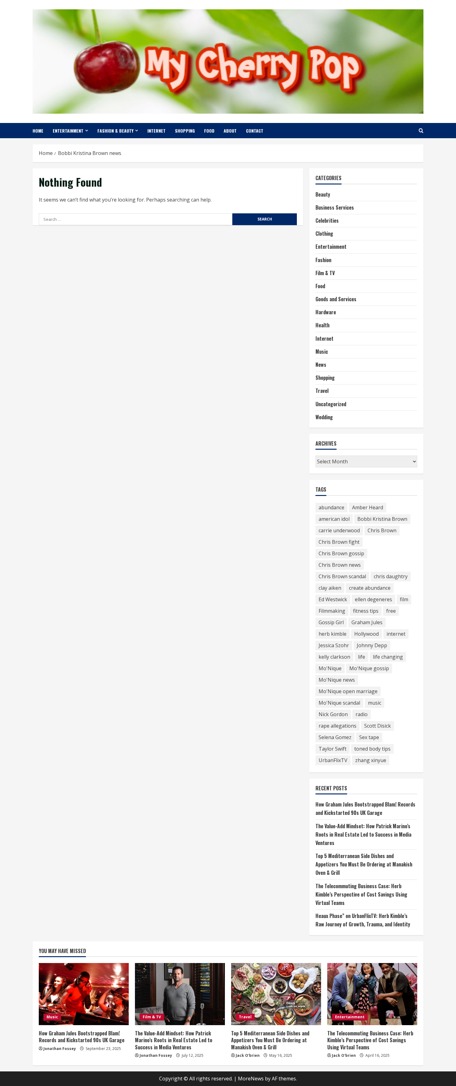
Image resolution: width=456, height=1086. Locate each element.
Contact (254, 130)
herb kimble (332, 633)
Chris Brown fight (339, 541)
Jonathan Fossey (59, 1048)
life (361, 656)
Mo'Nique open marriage (348, 691)
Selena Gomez (335, 737)
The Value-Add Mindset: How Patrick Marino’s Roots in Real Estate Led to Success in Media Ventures (363, 834)
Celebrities (327, 220)
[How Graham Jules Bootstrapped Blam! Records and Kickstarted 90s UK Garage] (84, 994)
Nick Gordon (333, 714)
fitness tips (365, 610)
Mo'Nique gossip (369, 668)
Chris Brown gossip (341, 553)
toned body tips (372, 748)
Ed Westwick (333, 599)
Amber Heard (367, 507)
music (374, 702)
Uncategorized (330, 404)
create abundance (370, 587)
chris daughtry (391, 576)
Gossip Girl (331, 622)
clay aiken (330, 587)
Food (209, 130)
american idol (334, 519)
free (391, 610)
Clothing (324, 233)
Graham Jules (366, 622)
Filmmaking (332, 610)
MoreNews (251, 1078)
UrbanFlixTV (333, 760)
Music (321, 351)
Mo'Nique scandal (339, 702)
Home (38, 130)
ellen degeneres (373, 599)
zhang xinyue (370, 760)
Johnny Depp (372, 645)
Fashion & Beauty (115, 130)
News (320, 364)
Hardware (325, 312)
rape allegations (337, 725)
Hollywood (366, 633)
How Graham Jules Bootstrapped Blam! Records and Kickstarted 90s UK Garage (81, 1036)
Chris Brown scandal (342, 576)
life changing (388, 656)
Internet (156, 130)
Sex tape (369, 737)
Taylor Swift (332, 748)
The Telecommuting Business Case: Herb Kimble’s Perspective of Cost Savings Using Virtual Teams (361, 894)
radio (361, 714)
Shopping (185, 130)
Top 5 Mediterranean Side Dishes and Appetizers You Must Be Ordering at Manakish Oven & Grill (363, 864)
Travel (322, 390)
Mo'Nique (330, 668)
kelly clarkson (334, 656)
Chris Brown (382, 530)
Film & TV (325, 273)
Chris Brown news (340, 564)
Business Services (334, 207)
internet (396, 633)
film (404, 599)
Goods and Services (335, 299)
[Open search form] (421, 131)
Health (322, 325)
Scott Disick (377, 725)
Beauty (322, 194)
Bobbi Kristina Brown (382, 519)
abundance (331, 507)
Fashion (323, 260)
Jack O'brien (248, 1055)
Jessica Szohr (334, 645)
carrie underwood (339, 530)
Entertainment (68, 130)
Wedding (324, 417)
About (230, 130)
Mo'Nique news (337, 679)
